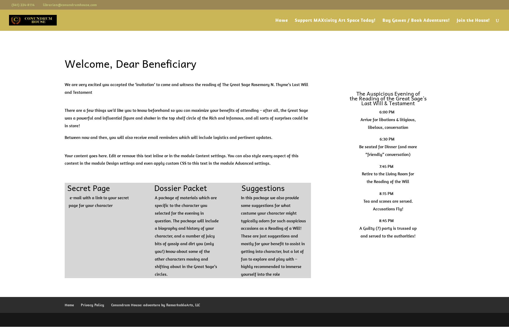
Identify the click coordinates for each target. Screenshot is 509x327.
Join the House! (473, 20)
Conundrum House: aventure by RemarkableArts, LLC (155, 305)
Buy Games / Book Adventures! (416, 20)
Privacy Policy (92, 305)
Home (281, 20)
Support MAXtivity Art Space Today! (335, 20)
